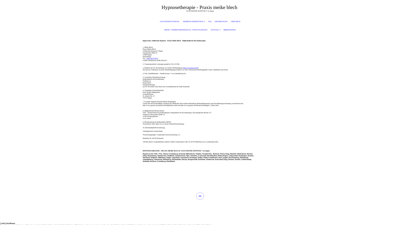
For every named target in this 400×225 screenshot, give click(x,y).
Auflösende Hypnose (169, 21)
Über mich (235, 21)
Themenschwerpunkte (193, 21)
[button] (200, 196)
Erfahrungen (221, 21)
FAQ (209, 21)
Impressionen (229, 30)
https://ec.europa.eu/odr (190, 68)
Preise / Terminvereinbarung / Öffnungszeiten (185, 30)
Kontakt (215, 30)
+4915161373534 (152, 58)
